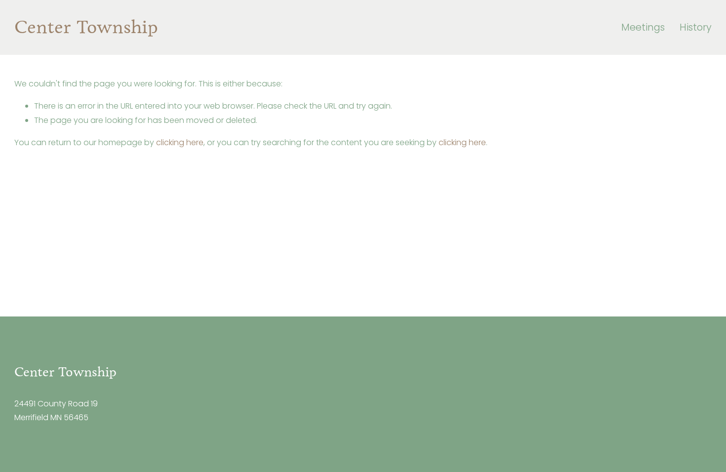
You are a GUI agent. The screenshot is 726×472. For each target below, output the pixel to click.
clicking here (179, 142)
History (696, 27)
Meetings (643, 27)
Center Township (86, 27)
